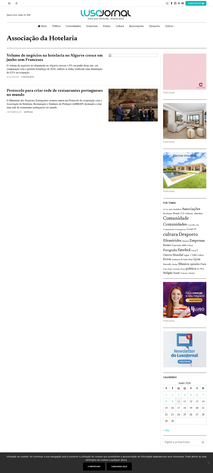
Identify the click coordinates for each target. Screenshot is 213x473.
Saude (177, 273)
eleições (185, 241)
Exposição (177, 245)
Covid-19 (191, 229)
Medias (175, 264)
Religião (168, 273)
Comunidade (176, 218)
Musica (183, 264)
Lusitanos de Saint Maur (182, 260)
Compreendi (94, 466)
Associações (191, 209)
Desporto (188, 234)
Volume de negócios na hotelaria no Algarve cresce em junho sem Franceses (55, 58)
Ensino (167, 245)
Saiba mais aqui (119, 466)
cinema (198, 213)
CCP (182, 214)
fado (184, 245)
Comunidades (27, 77)
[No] (209, 462)
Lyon (197, 259)
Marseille (167, 264)
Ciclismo (189, 214)
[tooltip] (171, 3)
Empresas (28, 112)
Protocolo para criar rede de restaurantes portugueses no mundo (55, 93)
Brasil (176, 213)
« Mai (166, 430)
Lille (194, 255)
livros (167, 259)
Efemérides (172, 241)
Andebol (177, 209)
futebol (184, 250)
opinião (195, 264)
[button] (203, 442)
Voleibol (192, 273)
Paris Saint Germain (171, 269)
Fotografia (170, 250)
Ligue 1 (187, 255)
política (191, 268)
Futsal (193, 251)
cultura (170, 234)
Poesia (182, 269)
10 (178, 401)
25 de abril (167, 210)
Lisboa (201, 255)
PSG (202, 269)
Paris (203, 264)
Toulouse (184, 273)
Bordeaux (167, 214)
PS (198, 269)
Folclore (190, 245)
